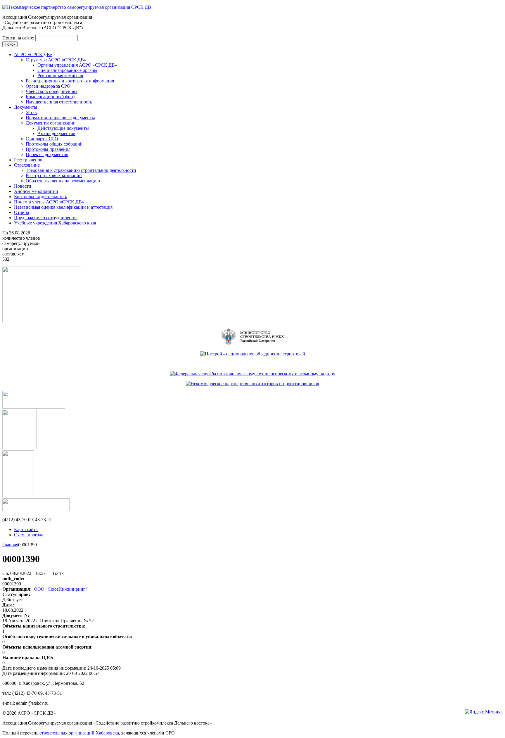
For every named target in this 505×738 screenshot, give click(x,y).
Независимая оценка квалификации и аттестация (63, 207)
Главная (10, 544)
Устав (31, 112)
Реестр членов (28, 159)
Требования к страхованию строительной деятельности (81, 170)
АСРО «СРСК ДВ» (33, 54)
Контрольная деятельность (40, 196)
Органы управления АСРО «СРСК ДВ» (77, 65)
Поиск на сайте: (18, 37)
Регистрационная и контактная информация (70, 80)
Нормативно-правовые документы (60, 117)
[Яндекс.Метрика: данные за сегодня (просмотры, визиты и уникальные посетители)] (484, 712)
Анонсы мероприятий (36, 191)
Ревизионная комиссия (60, 75)
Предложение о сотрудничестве (45, 217)
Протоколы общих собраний (54, 143)
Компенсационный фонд (50, 96)
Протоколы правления (48, 149)
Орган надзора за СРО (48, 86)
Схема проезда (28, 534)
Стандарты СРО (42, 138)
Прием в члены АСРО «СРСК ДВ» (49, 201)
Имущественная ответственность (59, 101)
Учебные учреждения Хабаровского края (55, 222)
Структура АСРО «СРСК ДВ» (56, 59)
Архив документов (56, 133)
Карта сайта (26, 529)
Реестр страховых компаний (54, 175)
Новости (22, 186)
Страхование (27, 165)
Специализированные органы (67, 70)
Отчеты (21, 212)
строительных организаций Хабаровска (79, 732)
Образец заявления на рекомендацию (63, 180)
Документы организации (51, 122)
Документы (25, 107)
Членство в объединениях (51, 91)
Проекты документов (47, 154)
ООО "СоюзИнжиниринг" (60, 589)
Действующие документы (63, 128)
